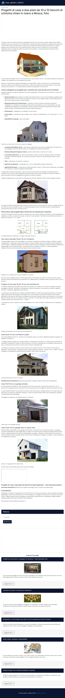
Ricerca (8, 522)
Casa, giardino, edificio (14, 3)
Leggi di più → (8, 584)
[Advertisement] (32, 27)
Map (37, 693)
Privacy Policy (42, 693)
